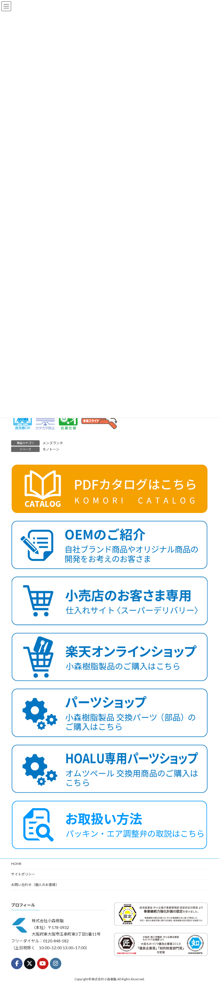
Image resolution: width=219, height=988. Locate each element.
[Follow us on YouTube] (42, 963)
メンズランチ (52, 443)
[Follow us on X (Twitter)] (29, 963)
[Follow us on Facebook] (17, 963)
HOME (16, 863)
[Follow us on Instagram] (55, 963)
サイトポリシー (23, 874)
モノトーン (50, 449)
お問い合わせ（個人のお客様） (35, 885)
